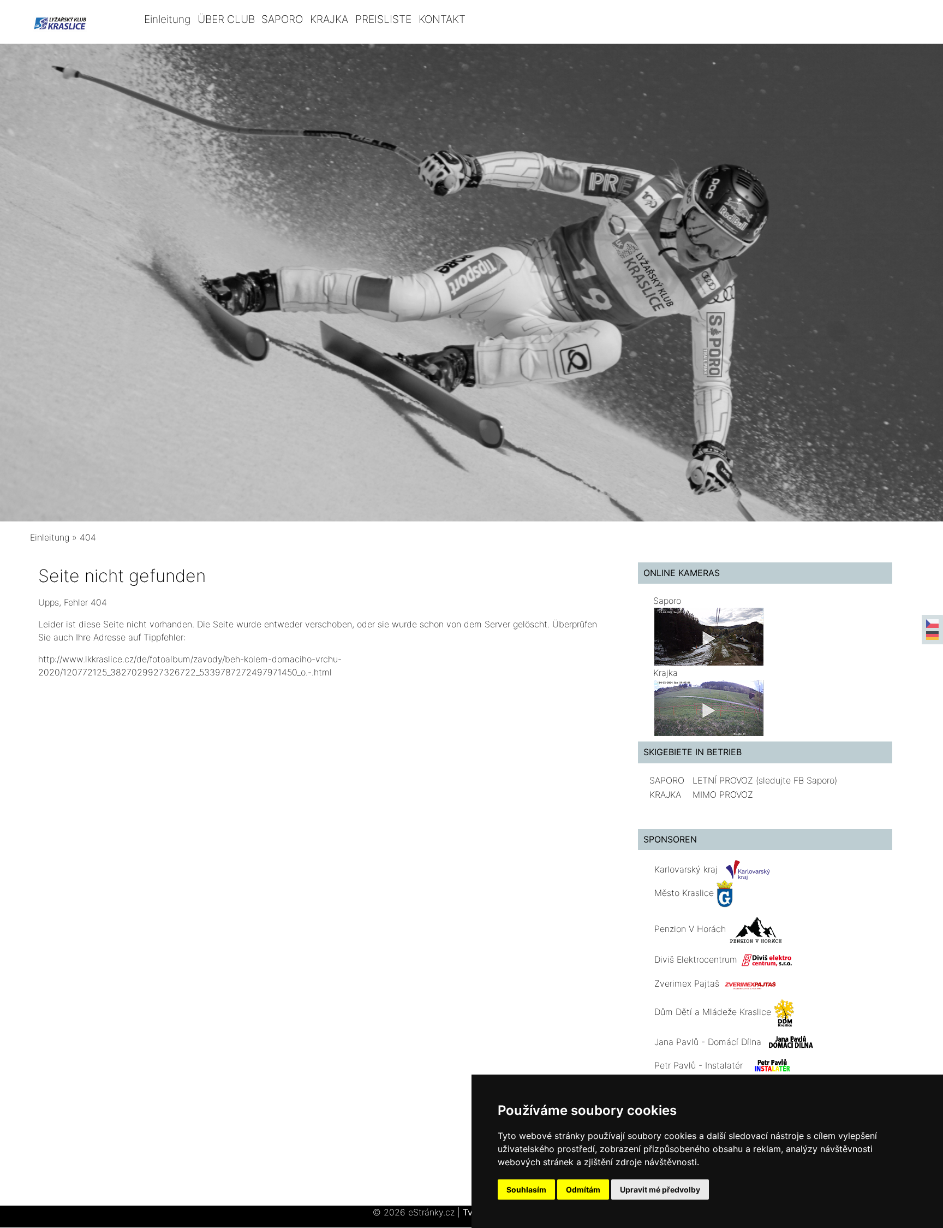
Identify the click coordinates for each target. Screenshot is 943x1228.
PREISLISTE (383, 19)
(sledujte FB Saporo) (796, 780)
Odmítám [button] (583, 1189)
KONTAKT (442, 19)
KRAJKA (329, 19)
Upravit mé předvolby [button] (660, 1189)
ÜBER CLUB (226, 19)
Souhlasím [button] (526, 1189)
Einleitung (167, 19)
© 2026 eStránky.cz (416, 1212)
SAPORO (282, 19)
